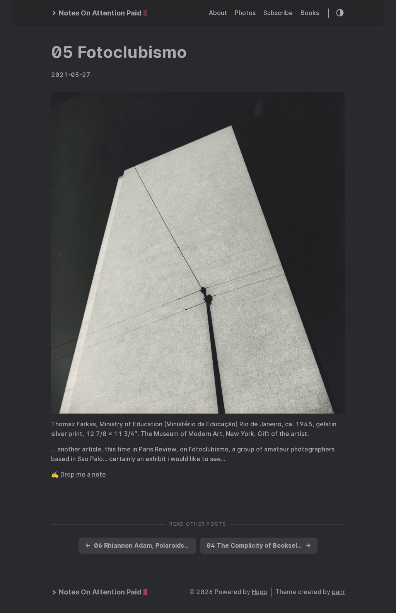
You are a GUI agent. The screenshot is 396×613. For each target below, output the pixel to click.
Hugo (259, 592)
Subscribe (278, 13)
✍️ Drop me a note (78, 474)
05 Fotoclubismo (119, 52)
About (218, 13)
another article (79, 449)
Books (309, 13)
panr (338, 592)
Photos (245, 13)
